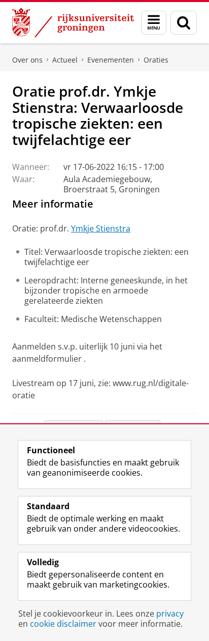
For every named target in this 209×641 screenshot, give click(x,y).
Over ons (27, 60)
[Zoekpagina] (183, 22)
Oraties (156, 60)
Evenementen (110, 60)
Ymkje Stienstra (100, 228)
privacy (170, 613)
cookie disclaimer (63, 624)
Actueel (65, 60)
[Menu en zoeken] (154, 22)
